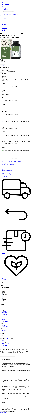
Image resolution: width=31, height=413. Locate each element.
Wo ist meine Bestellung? (7, 7)
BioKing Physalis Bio (5, 168)
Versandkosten (5, 8)
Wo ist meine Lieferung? (5, 321)
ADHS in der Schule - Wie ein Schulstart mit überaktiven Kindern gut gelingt (12, 161)
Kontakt (3, 329)
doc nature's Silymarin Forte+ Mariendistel (7, 175)
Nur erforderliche (6, 356)
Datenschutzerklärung (24, 355)
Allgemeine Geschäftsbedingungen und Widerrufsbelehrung (9, 341)
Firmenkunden (4, 316)
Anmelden (3, 319)
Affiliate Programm (4, 325)
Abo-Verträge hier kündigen (5, 343)
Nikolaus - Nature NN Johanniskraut (6, 173)
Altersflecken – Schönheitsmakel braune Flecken (8, 164)
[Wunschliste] (2, 22)
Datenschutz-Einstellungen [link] (5, 342)
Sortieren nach (9, 70)
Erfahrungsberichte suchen (11, 71)
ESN (2, 167)
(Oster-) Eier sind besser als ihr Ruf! (6, 162)
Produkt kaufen (2, 65)
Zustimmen (2, 356)
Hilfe (2, 6)
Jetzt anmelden (4, 18)
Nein (15, 86)
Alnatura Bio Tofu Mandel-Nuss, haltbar (7, 169)
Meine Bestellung (4, 311)
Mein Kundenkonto (4, 314)
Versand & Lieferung (4, 312)
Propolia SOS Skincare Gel (5, 176)
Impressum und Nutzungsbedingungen (7, 339)
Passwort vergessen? (4, 320)
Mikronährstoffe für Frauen (5, 163)
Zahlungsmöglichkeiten (7, 9)
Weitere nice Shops (4, 345)
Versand (3, 5)
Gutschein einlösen (4, 322)
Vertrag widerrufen (2, 346)
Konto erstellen (4, 21)
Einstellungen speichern (3, 411)
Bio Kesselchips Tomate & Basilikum (7, 170)
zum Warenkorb (4, 2)
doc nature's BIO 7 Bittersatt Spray (6, 174)
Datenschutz (3, 340)
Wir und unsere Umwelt (5, 326)
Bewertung (5, 69)
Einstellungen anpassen (11, 356)
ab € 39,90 (9, 3)
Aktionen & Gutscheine (5, 315)
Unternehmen (3, 344)
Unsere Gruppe (4, 331)
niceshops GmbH (6, 338)
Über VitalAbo (4, 330)
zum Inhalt (3, 1)
